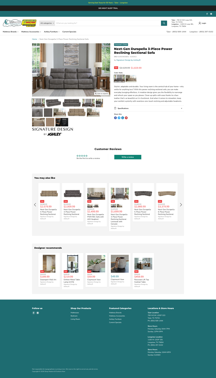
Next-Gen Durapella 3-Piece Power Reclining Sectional (72, 212)
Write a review (128, 157)
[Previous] (35, 204)
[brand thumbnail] (52, 131)
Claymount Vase (94, 279)
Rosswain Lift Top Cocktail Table (141, 280)
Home (34, 39)
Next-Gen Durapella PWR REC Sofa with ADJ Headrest (95, 216)
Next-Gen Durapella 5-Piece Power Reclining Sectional (142, 212)
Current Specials (69, 31)
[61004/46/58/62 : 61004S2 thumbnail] (59, 112)
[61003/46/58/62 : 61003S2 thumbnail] (38, 103)
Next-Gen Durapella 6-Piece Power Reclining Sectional (166, 212)
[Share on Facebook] (115, 117)
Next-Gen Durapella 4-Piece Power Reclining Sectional (48, 212)
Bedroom (74, 316)
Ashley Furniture (51, 31)
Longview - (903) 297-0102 (201, 31)
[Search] (164, 23)
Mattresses (75, 312)
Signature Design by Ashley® (128, 60)
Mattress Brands (10, 31)
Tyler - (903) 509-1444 (176, 31)
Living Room (75, 319)
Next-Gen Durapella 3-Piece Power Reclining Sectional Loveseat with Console (119, 219)
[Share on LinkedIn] (122, 117)
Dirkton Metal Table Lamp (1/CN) (72, 280)
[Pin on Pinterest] (126, 117)
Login (204, 23)
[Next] (180, 204)
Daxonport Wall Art (48, 279)
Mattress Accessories (30, 31)
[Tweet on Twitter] (119, 117)
